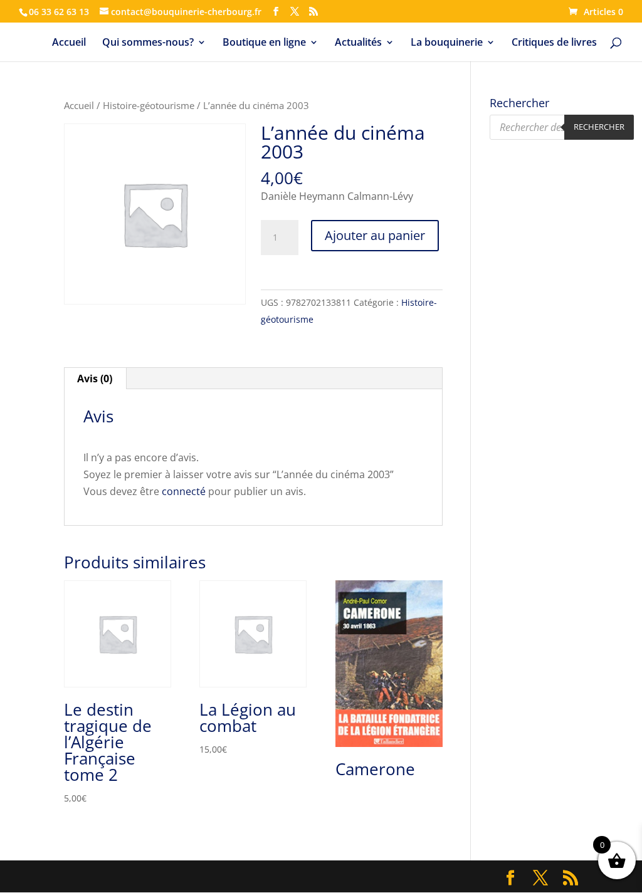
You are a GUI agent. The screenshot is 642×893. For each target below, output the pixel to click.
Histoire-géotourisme (148, 105)
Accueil (69, 43)
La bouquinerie (447, 43)
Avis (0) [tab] (94, 378)
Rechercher (599, 126)
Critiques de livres (554, 43)
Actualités (358, 43)
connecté (184, 491)
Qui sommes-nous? (148, 43)
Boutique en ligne (264, 43)
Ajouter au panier (375, 235)
